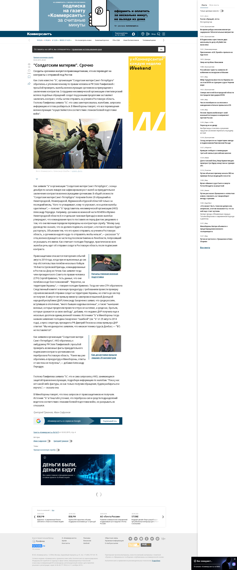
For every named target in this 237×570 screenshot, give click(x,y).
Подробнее (156, 560)
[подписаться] (49, 441)
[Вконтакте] (136, 539)
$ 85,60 (39, 40)
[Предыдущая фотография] (35, 143)
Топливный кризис (149, 40)
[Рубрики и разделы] (164, 34)
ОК (161, 49)
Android (86, 543)
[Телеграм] (130, 539)
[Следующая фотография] (119, 143)
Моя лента (214, 5)
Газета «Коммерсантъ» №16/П (46, 432)
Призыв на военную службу (43, 57)
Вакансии (87, 540)
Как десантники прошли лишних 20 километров (104, 356)
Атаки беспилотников (131, 40)
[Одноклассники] (146, 539)
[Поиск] (159, 34)
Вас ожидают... (204, 560)
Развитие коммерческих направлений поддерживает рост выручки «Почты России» (113, 521)
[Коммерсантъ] (39, 34)
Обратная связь (111, 538)
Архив (64, 540)
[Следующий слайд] (163, 516)
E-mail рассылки (111, 543)
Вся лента (205, 247)
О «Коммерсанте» (69, 538)
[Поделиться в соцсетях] (29, 83)
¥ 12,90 (54, 40)
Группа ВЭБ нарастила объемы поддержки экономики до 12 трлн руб (82, 520)
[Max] (157, 539)
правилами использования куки (87, 49)
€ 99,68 (47, 40)
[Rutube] (152, 539)
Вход (154, 34)
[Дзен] (141, 539)
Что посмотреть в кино (83, 40)
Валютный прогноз (102, 40)
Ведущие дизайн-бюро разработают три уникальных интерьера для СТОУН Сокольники (145, 521)
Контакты (66, 543)
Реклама (86, 538)
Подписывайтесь (110, 421)
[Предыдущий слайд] (34, 516)
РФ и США (116, 40)
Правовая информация (114, 540)
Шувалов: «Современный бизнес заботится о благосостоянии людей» (50, 520)
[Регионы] (143, 34)
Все (53, 510)
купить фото (77, 171)
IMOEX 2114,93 (65, 40)
